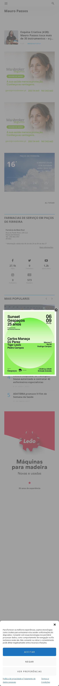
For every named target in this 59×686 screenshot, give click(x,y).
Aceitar (29, 651)
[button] (54, 624)
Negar (29, 661)
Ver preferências (29, 671)
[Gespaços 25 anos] (29, 342)
